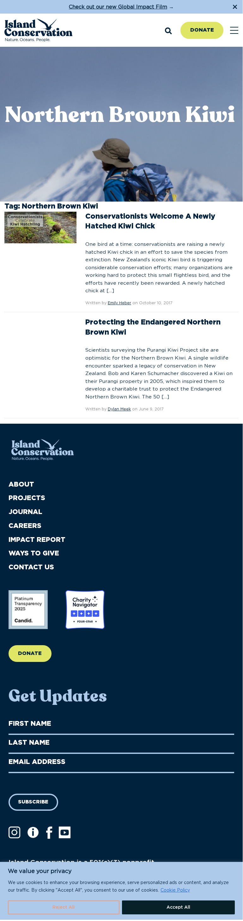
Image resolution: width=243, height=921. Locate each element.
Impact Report (37, 539)
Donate (202, 30)
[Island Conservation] (38, 30)
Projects (27, 498)
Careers (25, 526)
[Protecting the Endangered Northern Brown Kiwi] (40, 333)
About (21, 484)
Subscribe (33, 801)
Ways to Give (34, 553)
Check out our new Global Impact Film (118, 6)
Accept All (178, 907)
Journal (25, 512)
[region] (121, 891)
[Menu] (234, 30)
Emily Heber (119, 303)
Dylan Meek (119, 409)
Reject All (63, 907)
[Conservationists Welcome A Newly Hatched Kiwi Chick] (40, 227)
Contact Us (31, 567)
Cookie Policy (175, 890)
